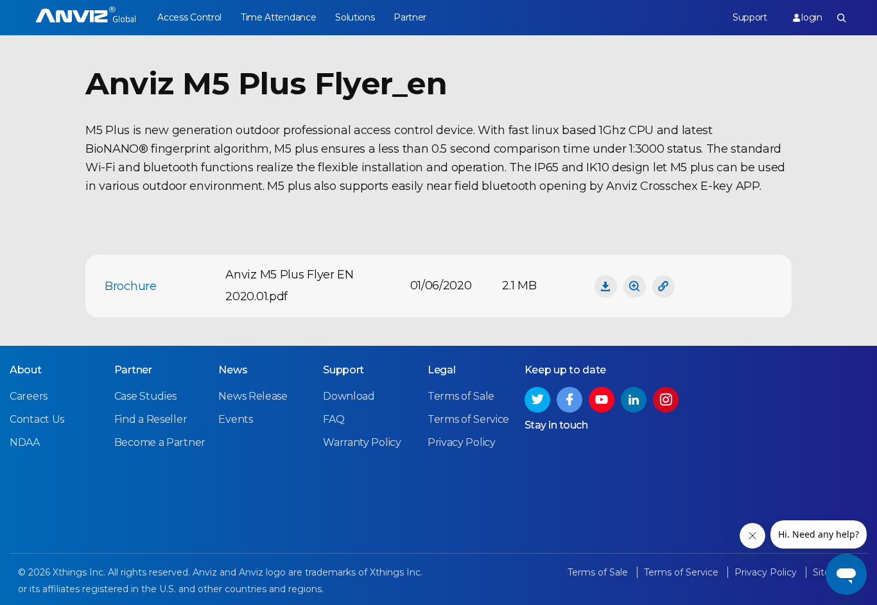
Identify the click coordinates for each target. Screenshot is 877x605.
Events (235, 419)
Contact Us (37, 419)
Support (750, 17)
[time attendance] (86, 17)
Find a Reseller (150, 419)
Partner (410, 17)
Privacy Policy (462, 442)
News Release (252, 396)
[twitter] (537, 400)
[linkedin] (634, 400)
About (26, 370)
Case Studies (145, 396)
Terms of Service (468, 419)
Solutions (354, 17)
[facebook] (569, 400)
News (232, 370)
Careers (29, 396)
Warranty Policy (362, 442)
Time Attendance (279, 17)
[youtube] (601, 400)
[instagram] (666, 400)
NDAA (25, 442)
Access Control (189, 17)
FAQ (333, 419)
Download (349, 396)
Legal (442, 370)
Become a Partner (159, 442)
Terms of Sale (461, 396)
